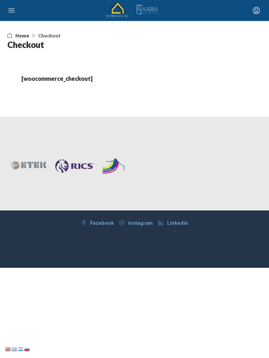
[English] (8, 348)
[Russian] (27, 348)
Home (22, 35)
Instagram (140, 223)
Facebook (101, 223)
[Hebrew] (21, 348)
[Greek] (15, 348)
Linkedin (177, 223)
